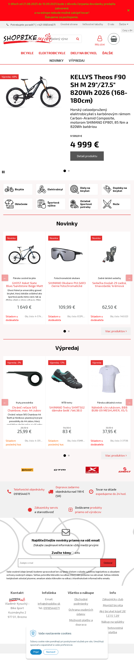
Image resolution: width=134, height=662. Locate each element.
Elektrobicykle (52, 53)
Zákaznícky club (112, 599)
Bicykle (27, 53)
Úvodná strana (68, 24)
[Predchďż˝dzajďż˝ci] (5, 278)
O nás (111, 24)
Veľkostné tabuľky (92, 24)
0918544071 (51, 608)
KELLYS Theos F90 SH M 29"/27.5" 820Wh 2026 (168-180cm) (98, 88)
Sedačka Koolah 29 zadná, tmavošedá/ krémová (109, 284)
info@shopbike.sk (49, 603)
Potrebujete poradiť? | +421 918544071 (33, 24)
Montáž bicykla (113, 605)
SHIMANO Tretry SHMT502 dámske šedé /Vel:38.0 (67, 409)
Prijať (36, 652)
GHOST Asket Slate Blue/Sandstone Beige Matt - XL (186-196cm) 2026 (24, 286)
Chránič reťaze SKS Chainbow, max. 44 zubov (24, 409)
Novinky (57, 60)
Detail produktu (87, 156)
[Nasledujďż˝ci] (129, 278)
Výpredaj (76, 60)
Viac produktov (115, 331)
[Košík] (114, 39)
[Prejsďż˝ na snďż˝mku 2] (68, 171)
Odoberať (108, 563)
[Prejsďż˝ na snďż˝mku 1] (64, 171)
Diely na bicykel (84, 53)
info (77, 553)
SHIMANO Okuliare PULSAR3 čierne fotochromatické (67, 284)
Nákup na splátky (112, 621)
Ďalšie (123, 24)
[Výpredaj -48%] (33, 92)
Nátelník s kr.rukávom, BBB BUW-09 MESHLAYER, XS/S (109, 409)
